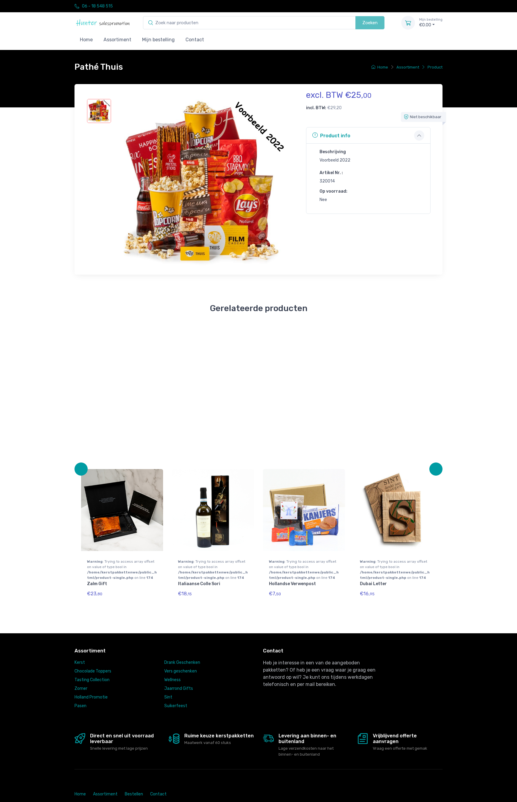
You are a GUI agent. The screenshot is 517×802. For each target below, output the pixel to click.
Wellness (172, 679)
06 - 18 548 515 (97, 6)
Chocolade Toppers (92, 671)
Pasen (80, 705)
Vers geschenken (180, 671)
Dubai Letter (373, 583)
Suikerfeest (175, 705)
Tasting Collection (92, 679)
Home (86, 39)
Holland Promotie (91, 697)
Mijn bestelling (158, 39)
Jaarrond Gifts (178, 688)
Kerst (79, 662)
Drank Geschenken (182, 662)
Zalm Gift (97, 583)
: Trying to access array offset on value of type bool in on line (122, 569)
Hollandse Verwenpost (292, 583)
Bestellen (134, 794)
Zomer (80, 688)
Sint (168, 697)
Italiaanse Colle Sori (199, 583)
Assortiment (117, 39)
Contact (194, 39)
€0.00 (431, 23)
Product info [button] (335, 136)
